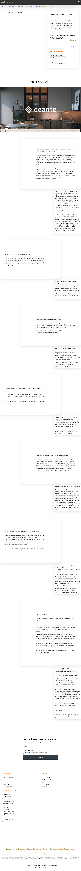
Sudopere (35, 6)
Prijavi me (40, 757)
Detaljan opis (68, 20)
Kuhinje (17, 6)
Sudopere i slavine (26, 6)
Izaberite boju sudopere (56, 55)
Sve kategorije (9, 6)
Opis (55, 20)
